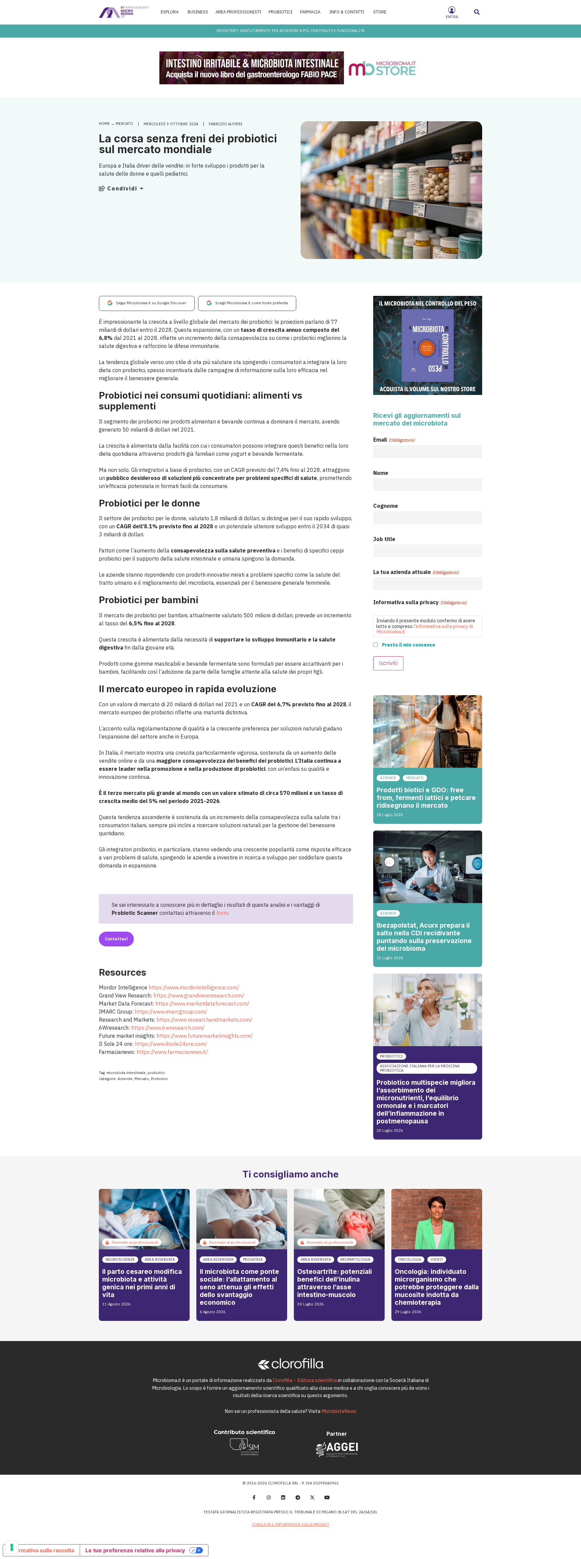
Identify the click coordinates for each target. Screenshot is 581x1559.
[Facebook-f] (254, 1497)
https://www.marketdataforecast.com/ (202, 1003)
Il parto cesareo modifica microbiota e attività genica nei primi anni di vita (142, 1283)
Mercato (124, 123)
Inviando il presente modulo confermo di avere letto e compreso (425, 626)
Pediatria (253, 1259)
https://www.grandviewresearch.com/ (198, 995)
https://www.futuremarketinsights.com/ (205, 1035)
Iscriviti (388, 663)
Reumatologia (355, 1259)
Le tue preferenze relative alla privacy (135, 1550)
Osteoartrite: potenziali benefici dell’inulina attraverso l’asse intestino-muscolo (334, 1283)
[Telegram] (298, 1497)
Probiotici (159, 1078)
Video (437, 1259)
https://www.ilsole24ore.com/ (171, 1043)
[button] (477, 12)
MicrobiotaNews (338, 1411)
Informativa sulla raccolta (41, 1550)
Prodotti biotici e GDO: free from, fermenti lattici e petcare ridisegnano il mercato (426, 797)
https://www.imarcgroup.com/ (171, 1011)
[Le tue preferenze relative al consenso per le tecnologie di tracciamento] (11, 1547)
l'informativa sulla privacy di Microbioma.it (424, 629)
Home (104, 123)
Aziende (125, 1078)
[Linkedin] (283, 1497)
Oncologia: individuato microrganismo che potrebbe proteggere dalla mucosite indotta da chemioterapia (437, 1286)
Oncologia (409, 1259)
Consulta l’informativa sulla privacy (290, 1524)
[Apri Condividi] (141, 188)
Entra (452, 16)
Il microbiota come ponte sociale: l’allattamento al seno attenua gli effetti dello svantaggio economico (239, 1286)
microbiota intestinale (126, 1072)
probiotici (156, 1072)
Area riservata (160, 1259)
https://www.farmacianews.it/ (172, 1052)
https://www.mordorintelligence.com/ (194, 987)
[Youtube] (327, 1497)
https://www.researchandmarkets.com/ (204, 1019)
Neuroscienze (120, 1259)
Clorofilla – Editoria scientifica (305, 1380)
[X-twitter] (312, 1497)
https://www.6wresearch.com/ (167, 1027)
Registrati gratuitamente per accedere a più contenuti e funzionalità (290, 30)
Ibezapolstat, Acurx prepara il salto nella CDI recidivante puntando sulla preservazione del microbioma (424, 936)
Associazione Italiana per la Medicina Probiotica (420, 1068)
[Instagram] (268, 1497)
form (222, 912)
